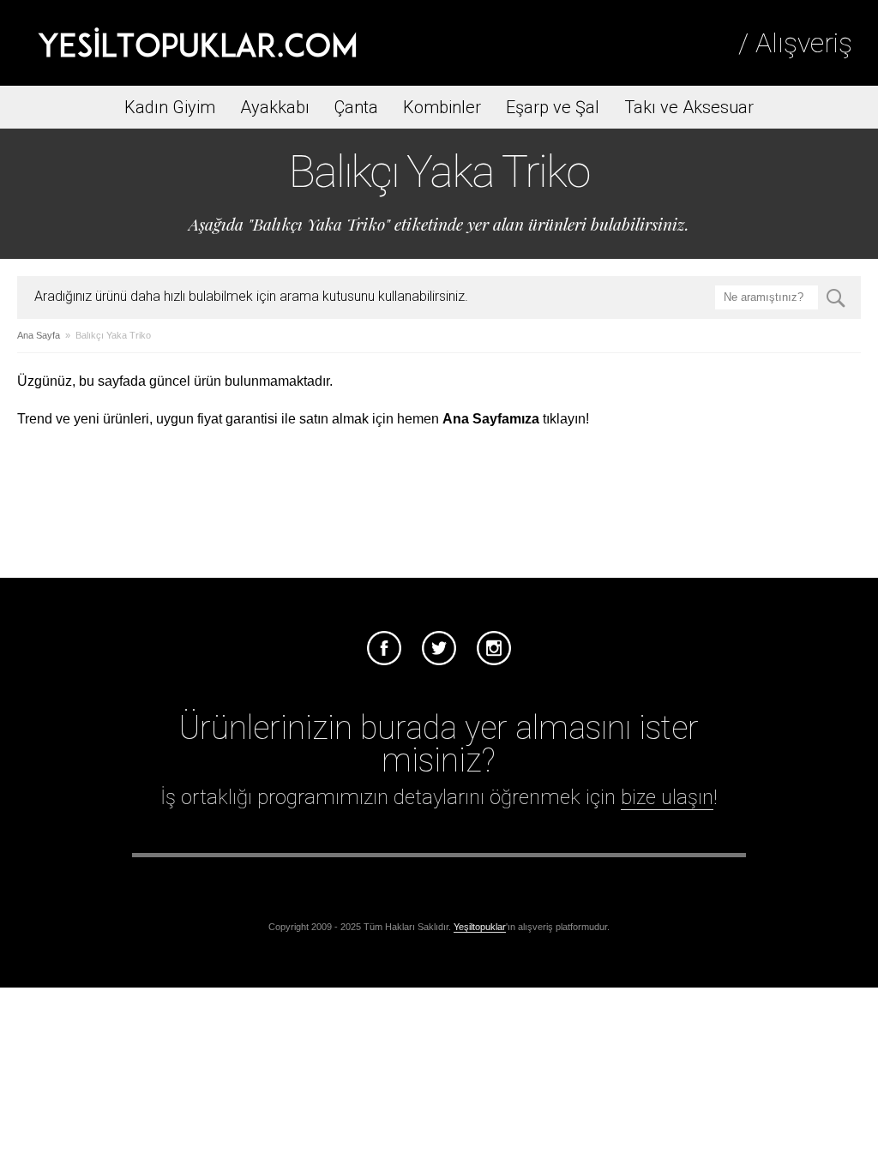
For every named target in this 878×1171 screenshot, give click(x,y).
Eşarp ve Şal (552, 107)
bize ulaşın (667, 797)
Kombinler (442, 107)
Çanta (356, 107)
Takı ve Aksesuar (689, 107)
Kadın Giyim (169, 107)
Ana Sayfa (38, 335)
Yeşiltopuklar (480, 927)
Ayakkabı (275, 107)
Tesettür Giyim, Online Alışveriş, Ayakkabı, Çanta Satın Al (197, 43)
